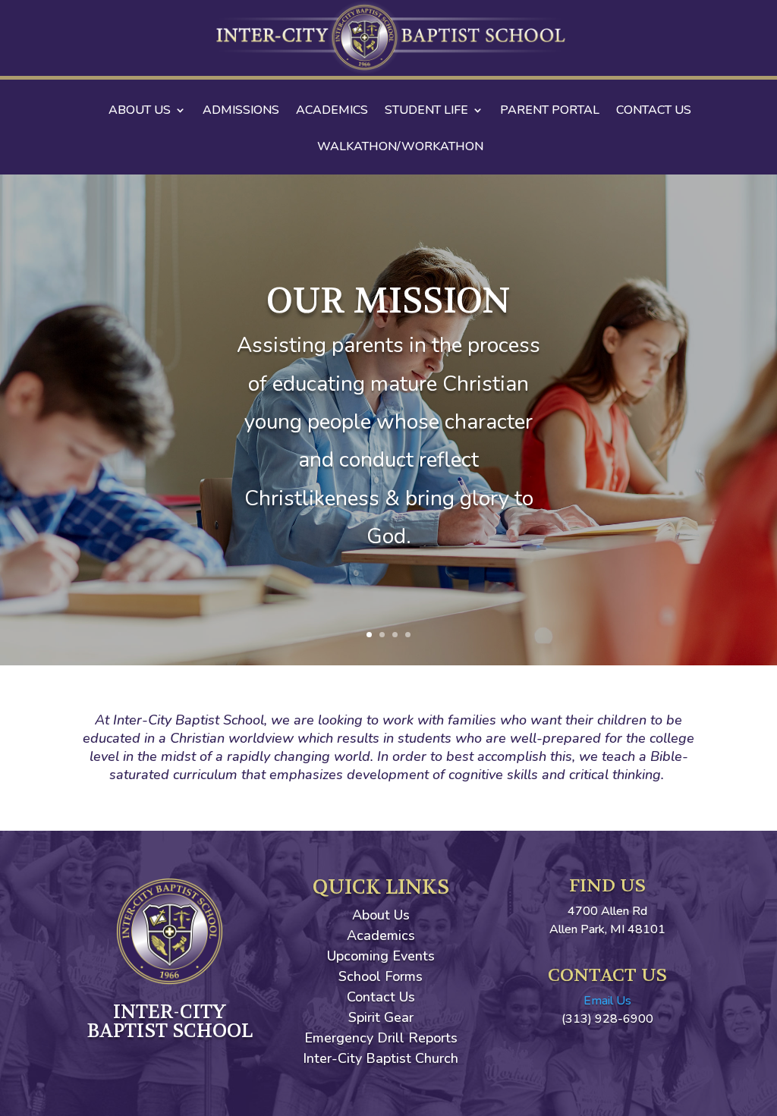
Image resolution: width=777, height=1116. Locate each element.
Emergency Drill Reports (381, 1038)
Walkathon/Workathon (400, 148)
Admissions (241, 111)
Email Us (607, 1000)
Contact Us (653, 111)
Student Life (426, 111)
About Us (140, 111)
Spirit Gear (381, 1017)
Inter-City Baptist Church (380, 1058)
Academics (332, 111)
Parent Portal (549, 111)
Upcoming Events (381, 956)
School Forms (380, 976)
